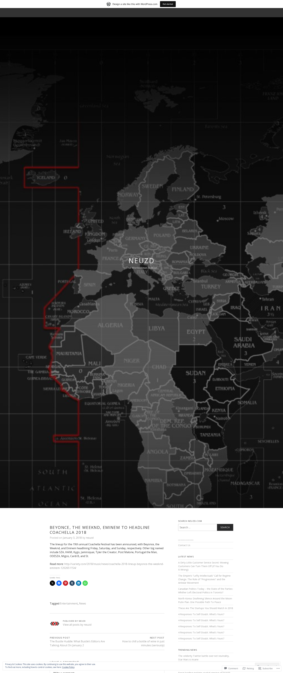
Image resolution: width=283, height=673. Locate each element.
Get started (168, 4)
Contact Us (184, 545)
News (82, 603)
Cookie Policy (68, 667)
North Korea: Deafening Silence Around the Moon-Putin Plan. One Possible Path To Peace (205, 600)
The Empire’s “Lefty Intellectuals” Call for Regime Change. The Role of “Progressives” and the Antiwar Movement (204, 579)
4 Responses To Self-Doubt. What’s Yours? (201, 614)
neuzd (90, 538)
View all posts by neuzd (77, 624)
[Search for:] (205, 527)
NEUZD (141, 260)
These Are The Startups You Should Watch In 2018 (205, 608)
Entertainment (69, 603)
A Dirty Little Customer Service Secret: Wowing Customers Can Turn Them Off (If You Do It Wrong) (203, 566)
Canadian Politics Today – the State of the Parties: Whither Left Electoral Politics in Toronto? (205, 590)
